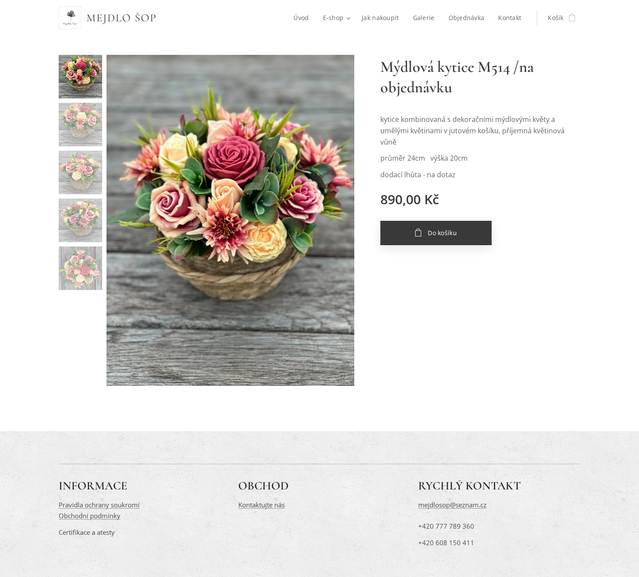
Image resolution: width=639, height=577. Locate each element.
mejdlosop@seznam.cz (452, 504)
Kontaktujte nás (261, 504)
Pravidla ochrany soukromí (99, 504)
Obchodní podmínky (89, 515)
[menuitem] (303, 18)
